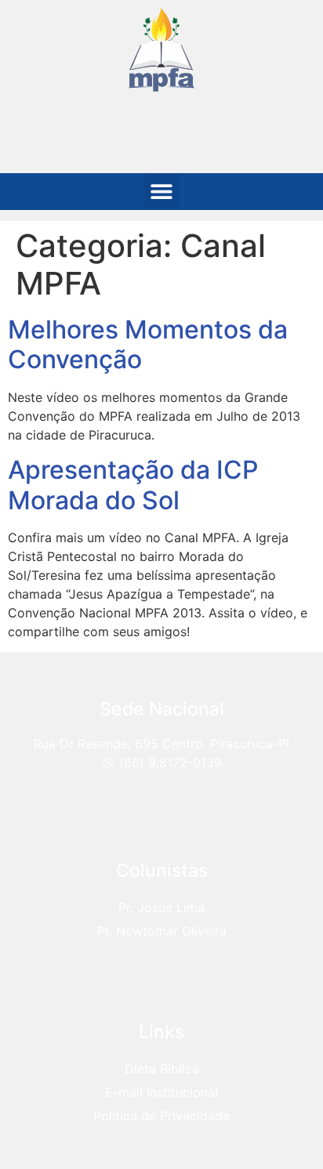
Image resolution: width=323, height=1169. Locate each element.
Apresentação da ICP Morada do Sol (133, 484)
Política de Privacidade (161, 1116)
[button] (162, 190)
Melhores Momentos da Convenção (148, 344)
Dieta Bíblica (162, 1069)
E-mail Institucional (161, 1092)
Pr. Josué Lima (161, 907)
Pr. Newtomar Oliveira (162, 931)
